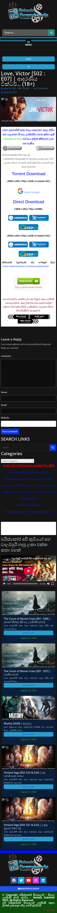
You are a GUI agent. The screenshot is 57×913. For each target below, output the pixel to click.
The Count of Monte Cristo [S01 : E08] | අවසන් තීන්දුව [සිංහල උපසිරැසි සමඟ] (27, 620)
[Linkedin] (43, 880)
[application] (28, 570)
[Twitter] (21, 880)
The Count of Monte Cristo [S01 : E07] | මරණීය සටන (27, 672)
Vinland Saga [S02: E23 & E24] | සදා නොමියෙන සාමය (24, 774)
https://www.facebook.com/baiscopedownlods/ (26, 266)
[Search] (51, 32)
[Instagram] (35, 880)
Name (5, 392)
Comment (7, 356)
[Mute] (48, 583)
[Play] (4, 583)
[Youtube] (28, 880)
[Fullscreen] (52, 583)
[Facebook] (14, 880)
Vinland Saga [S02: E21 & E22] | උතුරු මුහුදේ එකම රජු (26, 826)
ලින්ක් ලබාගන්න (28, 633)
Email (4, 405)
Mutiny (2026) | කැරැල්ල (18, 723)
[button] (28, 42)
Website (5, 417)
